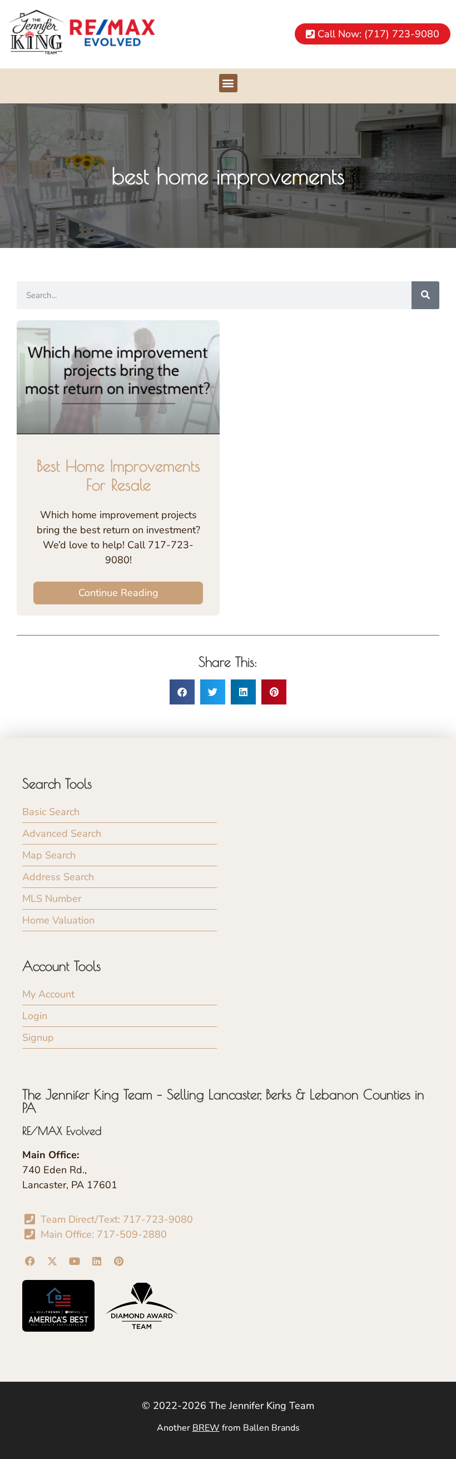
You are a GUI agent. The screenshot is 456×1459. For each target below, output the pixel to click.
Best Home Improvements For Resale (118, 475)
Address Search (58, 877)
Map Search (49, 855)
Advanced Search (61, 833)
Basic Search (51, 811)
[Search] (425, 295)
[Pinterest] (119, 1261)
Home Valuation (58, 920)
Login (34, 1016)
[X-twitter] (52, 1261)
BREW (206, 1428)
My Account (48, 994)
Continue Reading (118, 592)
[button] (228, 83)
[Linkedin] (96, 1261)
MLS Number (51, 898)
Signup (38, 1037)
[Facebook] (30, 1261)
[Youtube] (75, 1261)
